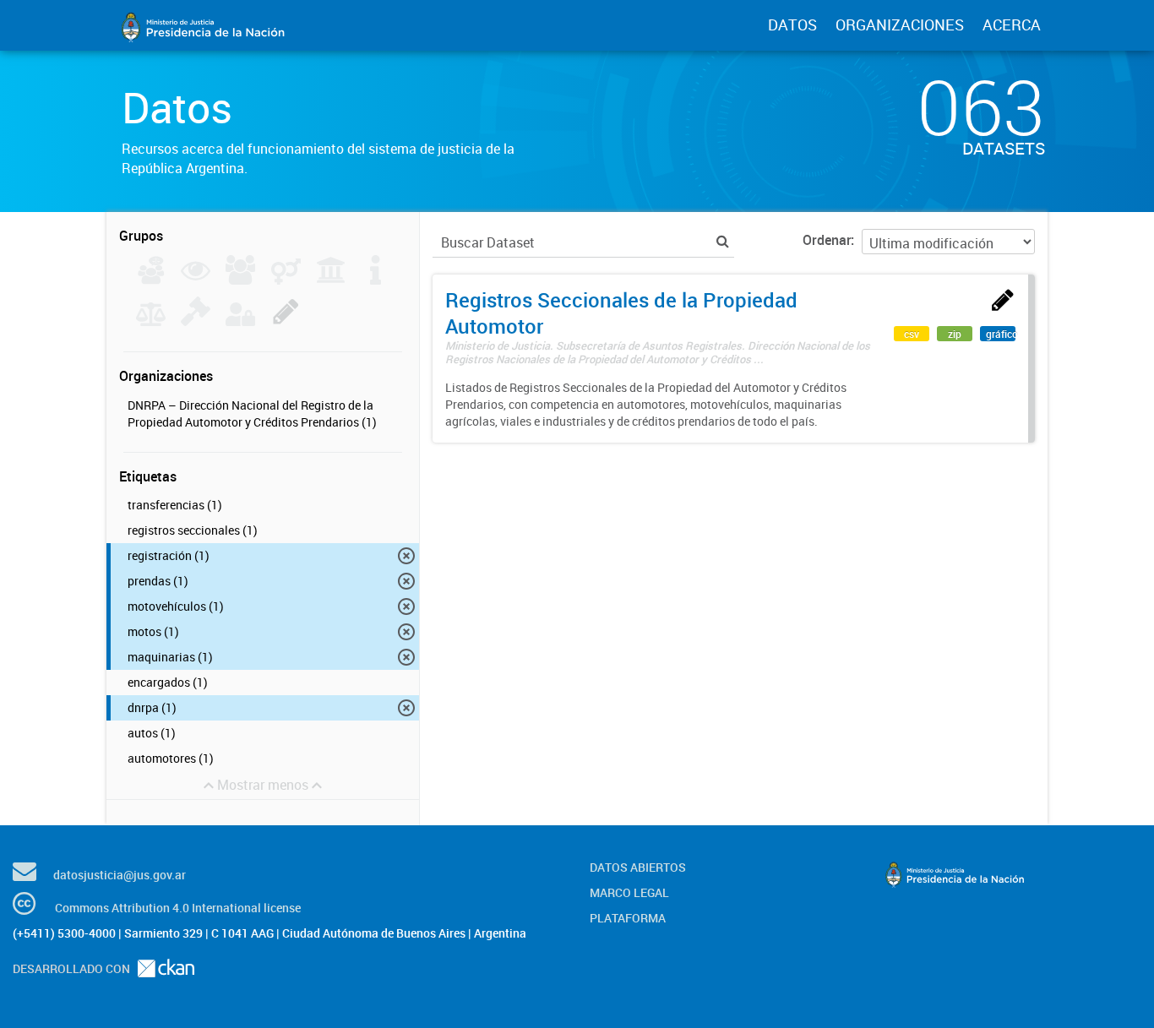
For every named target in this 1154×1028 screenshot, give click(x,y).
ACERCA (1012, 24)
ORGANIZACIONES (900, 24)
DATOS (792, 24)
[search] (722, 241)
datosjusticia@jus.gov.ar (119, 875)
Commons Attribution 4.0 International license (178, 908)
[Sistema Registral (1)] (286, 321)
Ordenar (827, 239)
